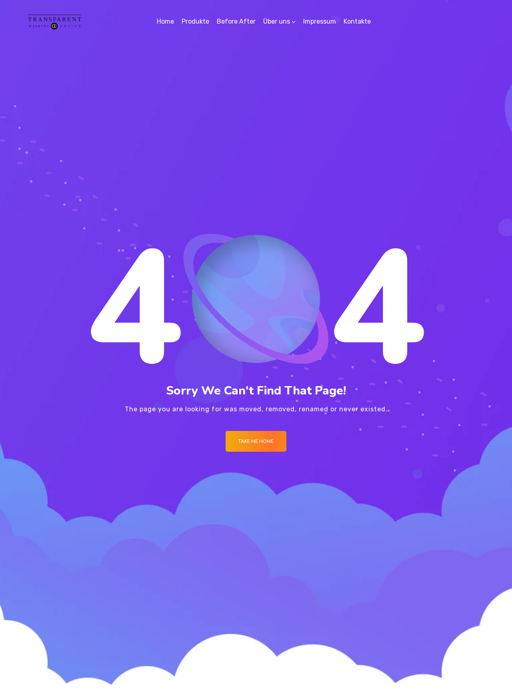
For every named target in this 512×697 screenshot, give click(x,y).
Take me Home (256, 441)
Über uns (276, 21)
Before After (236, 21)
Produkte (195, 21)
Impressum (319, 21)
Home (165, 21)
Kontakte (357, 21)
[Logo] (54, 21)
